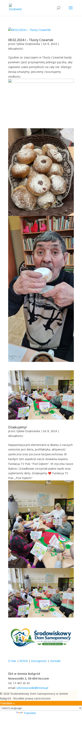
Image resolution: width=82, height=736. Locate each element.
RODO (24, 661)
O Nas (12, 661)
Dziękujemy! (17, 427)
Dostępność (39, 661)
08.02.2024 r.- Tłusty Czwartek (30, 40)
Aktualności (15, 48)
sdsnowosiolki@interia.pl (32, 688)
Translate (29, 713)
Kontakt (55, 661)
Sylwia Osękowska (28, 44)
